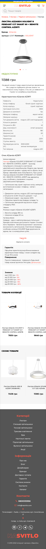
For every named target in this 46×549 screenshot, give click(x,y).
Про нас (23, 461)
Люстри (23, 421)
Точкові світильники (23, 428)
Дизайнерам (23, 468)
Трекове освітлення (23, 431)
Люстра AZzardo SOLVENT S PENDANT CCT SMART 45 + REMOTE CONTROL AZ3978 (13, 330)
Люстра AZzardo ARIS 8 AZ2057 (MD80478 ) (13, 387)
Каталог (23, 490)
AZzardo (12, 32)
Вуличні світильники (23, 446)
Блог (23, 464)
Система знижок (23, 482)
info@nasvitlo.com (24, 505)
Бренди (23, 471)
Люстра (6, 161)
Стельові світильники (23, 424)
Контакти (23, 486)
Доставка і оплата (23, 475)
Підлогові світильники (23, 442)
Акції (23, 449)
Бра (23, 435)
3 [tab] (26, 69)
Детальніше (36, 262)
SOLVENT (29, 36)
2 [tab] (23, 69)
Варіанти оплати (23, 242)
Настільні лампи (23, 439)
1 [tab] (20, 69)
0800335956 (24, 501)
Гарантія (23, 238)
